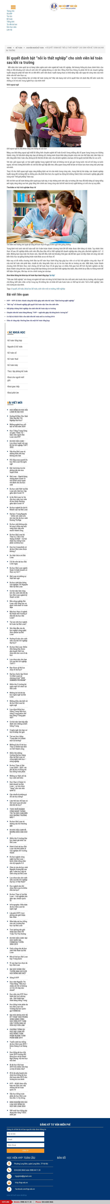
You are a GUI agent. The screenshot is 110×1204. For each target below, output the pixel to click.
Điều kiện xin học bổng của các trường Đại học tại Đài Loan (18, 923)
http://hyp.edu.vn (21, 1183)
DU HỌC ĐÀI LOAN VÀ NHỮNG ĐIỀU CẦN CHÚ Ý (18, 832)
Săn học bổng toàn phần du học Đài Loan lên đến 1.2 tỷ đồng (18, 1096)
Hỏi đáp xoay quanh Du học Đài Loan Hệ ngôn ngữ (19, 462)
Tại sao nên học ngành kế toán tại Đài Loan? (18, 623)
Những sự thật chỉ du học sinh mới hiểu (18, 777)
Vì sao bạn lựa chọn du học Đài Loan (18, 964)
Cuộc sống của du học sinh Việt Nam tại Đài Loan (18, 950)
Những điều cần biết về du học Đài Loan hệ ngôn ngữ (19, 703)
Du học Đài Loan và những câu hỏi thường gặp (18, 823)
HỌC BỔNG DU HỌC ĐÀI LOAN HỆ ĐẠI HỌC (19, 411)
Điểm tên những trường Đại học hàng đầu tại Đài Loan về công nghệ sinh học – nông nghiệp (18, 757)
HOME (9, 48)
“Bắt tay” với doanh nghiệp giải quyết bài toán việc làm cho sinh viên (33, 304)
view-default (11, 1195)
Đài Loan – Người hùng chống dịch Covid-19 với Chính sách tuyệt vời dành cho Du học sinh (18, 480)
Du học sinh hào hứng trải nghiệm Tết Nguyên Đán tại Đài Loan (19, 585)
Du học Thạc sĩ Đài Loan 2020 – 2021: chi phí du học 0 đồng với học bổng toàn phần (18, 768)
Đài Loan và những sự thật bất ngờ (18, 577)
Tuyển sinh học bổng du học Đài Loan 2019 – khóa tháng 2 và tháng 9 (19, 1045)
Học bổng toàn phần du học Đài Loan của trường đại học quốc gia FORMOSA (19, 1007)
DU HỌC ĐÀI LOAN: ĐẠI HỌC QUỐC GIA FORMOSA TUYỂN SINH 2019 (18, 941)
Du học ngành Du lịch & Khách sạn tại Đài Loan (19, 509)
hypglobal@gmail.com (23, 1176)
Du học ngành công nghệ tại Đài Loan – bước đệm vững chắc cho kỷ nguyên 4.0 (18, 860)
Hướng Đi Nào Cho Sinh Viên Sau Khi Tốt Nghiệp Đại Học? (19, 418)
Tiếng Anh (10, 22)
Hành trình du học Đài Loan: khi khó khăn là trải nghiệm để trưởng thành (18, 850)
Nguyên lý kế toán (14, 346)
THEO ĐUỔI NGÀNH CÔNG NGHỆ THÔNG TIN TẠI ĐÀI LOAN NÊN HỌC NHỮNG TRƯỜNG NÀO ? (19, 813)
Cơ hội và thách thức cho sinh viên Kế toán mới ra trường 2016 (31, 317)
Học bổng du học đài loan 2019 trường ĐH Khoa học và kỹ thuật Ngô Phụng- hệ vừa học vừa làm (19, 1056)
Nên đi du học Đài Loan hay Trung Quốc (19, 958)
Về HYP (9, 14)
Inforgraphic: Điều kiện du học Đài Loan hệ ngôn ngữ (18, 907)
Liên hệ (9, 30)
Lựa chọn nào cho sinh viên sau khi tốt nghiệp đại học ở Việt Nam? (18, 880)
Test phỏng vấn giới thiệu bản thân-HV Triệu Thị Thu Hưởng (18, 932)
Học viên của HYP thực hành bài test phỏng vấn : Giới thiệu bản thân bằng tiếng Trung (19, 997)
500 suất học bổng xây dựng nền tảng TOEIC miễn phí (18, 1112)
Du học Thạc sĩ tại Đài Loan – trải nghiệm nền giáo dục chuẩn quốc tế (18, 897)
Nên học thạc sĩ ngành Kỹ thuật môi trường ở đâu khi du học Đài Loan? (18, 615)
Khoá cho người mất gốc (15, 379)
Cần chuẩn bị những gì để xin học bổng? (18, 795)
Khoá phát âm (13, 392)
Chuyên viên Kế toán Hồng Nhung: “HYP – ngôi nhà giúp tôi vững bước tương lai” (37, 313)
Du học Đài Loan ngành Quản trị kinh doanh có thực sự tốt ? (18, 570)
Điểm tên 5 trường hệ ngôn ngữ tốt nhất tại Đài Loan (18, 686)
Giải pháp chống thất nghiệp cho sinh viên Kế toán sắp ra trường (31, 308)
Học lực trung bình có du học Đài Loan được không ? (18, 549)
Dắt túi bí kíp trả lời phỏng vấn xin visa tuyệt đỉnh (17, 470)
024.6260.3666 (47, 1202)
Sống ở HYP (14, 978)
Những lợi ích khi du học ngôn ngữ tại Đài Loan (18, 695)
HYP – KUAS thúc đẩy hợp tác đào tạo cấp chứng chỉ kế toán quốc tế (18, 1086)
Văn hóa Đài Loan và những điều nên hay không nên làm (17, 453)
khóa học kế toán (31, 289)
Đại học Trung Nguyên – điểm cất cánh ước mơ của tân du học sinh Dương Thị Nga (19, 517)
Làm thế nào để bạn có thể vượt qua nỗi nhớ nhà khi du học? (19, 803)
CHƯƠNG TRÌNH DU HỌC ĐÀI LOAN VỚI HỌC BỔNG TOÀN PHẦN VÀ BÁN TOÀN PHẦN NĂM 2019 (17, 1033)
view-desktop (22, 1195)
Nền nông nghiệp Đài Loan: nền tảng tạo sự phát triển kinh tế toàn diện (19, 604)
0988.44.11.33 (25, 1202)
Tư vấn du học (12, 24)
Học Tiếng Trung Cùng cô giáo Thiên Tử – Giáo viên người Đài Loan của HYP (18, 434)
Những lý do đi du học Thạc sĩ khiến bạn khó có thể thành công (18, 747)
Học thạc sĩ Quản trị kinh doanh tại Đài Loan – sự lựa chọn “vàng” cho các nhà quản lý (17, 786)
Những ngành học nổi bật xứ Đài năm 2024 (18, 425)
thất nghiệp (60, 289)
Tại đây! (52, 275)
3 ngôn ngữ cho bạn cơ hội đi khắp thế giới (18, 731)
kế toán (21, 289)
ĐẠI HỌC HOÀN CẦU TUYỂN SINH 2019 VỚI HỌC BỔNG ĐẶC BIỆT (18, 971)
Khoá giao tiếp (13, 386)
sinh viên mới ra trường (47, 289)
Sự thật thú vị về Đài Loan (17, 556)
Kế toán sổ (11, 353)
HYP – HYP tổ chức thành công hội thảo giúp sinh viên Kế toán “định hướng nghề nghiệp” (40, 301)
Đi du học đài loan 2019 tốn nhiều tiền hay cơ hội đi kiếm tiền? (19, 1067)
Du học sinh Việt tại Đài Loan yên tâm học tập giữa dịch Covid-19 (19, 491)
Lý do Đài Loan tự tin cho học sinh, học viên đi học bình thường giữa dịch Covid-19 (18, 500)
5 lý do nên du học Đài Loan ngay (18, 563)
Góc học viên (11, 27)
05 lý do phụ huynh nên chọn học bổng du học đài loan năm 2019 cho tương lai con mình (18, 1076)
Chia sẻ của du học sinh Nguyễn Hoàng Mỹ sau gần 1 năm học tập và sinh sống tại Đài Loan (19, 870)
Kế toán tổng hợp (14, 340)
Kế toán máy (12, 365)
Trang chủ (10, 11)
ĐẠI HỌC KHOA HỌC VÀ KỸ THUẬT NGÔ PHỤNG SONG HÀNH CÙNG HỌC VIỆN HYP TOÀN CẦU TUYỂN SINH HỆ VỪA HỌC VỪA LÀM (19, 1020)
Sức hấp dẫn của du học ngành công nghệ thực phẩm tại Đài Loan (18, 631)
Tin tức (9, 16)
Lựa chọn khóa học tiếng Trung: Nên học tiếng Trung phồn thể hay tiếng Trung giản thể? (18, 713)
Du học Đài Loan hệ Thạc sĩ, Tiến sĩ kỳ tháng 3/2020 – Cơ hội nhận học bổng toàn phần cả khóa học (18, 539)
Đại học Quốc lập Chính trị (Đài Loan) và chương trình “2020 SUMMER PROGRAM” (19, 677)
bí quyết (14, 289)
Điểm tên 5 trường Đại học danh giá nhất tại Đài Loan (18, 840)
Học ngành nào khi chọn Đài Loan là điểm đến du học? (18, 888)
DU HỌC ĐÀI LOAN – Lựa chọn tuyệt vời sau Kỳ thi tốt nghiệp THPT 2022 (19, 444)
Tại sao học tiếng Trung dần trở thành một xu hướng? (17, 738)
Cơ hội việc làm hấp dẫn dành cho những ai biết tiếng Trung (19, 724)
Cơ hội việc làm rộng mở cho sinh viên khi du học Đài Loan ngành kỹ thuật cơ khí (19, 594)
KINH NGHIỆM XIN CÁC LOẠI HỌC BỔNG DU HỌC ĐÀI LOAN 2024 (18, 1104)
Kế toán (9, 19)
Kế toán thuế (12, 359)
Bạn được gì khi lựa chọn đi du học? (17, 669)
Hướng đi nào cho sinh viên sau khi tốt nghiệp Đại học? (18, 641)
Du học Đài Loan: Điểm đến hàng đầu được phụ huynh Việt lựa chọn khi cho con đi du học (18, 651)
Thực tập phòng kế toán (17, 371)
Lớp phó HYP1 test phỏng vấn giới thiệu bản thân (17, 915)
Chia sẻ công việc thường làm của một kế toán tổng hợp (28, 321)
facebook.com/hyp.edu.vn (25, 1189)
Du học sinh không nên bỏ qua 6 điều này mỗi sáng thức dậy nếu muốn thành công (18, 527)
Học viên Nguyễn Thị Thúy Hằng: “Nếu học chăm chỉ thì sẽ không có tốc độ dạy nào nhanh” (18, 986)
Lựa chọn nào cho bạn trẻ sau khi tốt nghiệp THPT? (18, 661)
